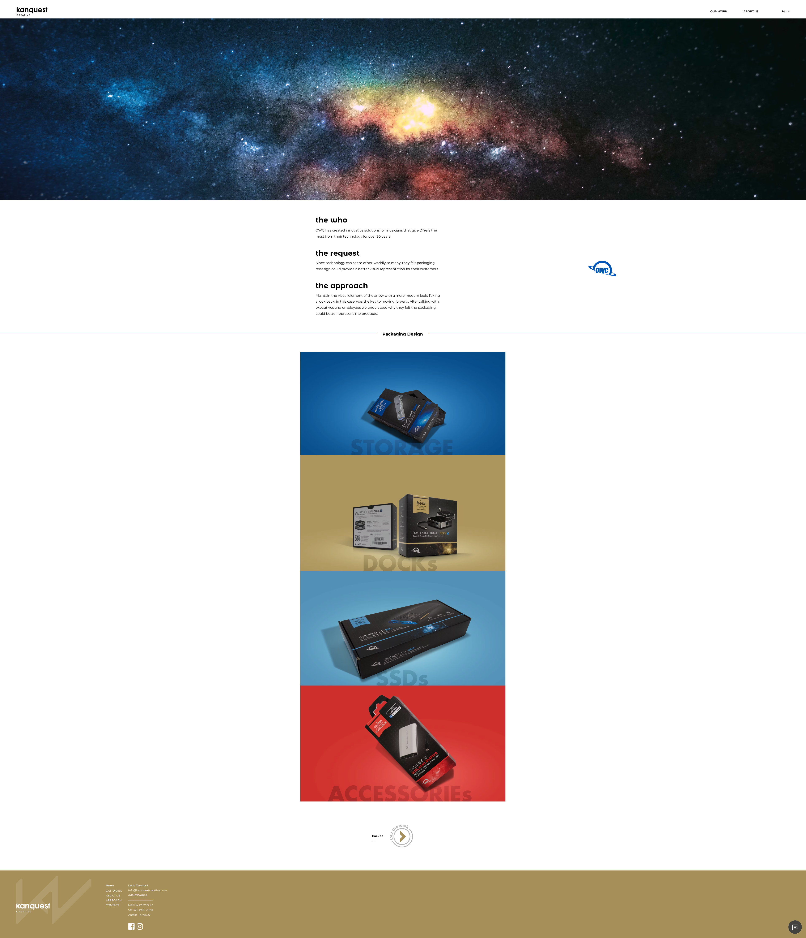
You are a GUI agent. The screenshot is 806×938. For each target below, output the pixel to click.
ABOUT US (113, 895)
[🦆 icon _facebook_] (131, 926)
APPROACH (114, 900)
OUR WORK (114, 890)
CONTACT (112, 905)
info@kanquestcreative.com (147, 890)
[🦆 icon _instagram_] (140, 926)
